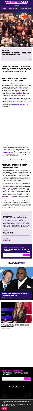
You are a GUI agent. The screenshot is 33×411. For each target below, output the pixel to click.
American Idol (5, 50)
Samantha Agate (7, 216)
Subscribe (26, 255)
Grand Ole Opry (12, 190)
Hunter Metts (17, 146)
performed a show (19, 93)
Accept (4, 408)
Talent (3, 391)
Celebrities (5, 397)
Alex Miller (17, 194)
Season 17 (5, 188)
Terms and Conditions (25, 397)
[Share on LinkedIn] (11, 233)
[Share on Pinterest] (8, 233)
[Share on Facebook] (4, 233)
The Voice (4, 8)
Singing (4, 393)
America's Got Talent (13, 8)
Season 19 (14, 98)
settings (13, 405)
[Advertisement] (16, 347)
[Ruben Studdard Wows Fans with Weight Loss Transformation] (16, 283)
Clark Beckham (6, 152)
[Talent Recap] (16, 2)
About (29, 391)
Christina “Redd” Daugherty (15, 92)
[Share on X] (6, 233)
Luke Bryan (5, 196)
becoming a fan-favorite (17, 104)
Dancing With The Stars (26, 8)
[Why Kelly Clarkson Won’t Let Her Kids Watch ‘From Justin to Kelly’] (16, 312)
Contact (29, 393)
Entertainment (6, 395)
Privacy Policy (27, 395)
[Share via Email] (13, 233)
